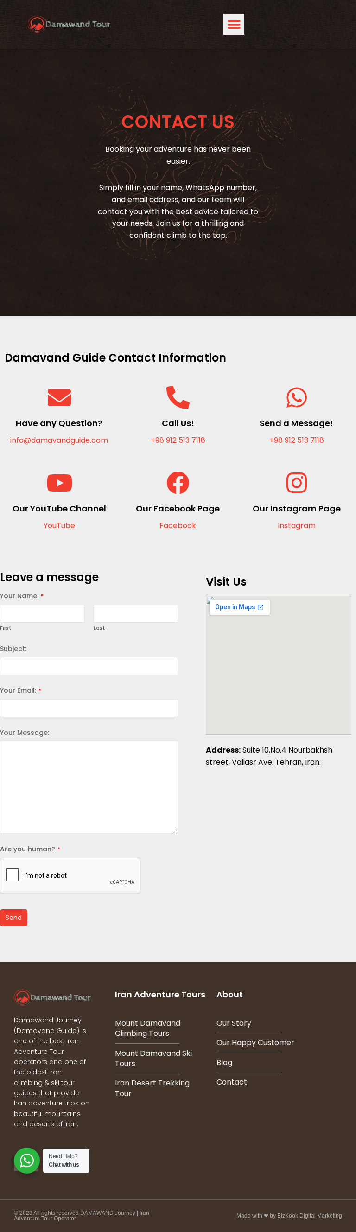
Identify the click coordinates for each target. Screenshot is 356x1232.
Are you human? (30, 849)
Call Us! (178, 423)
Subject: (13, 648)
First (6, 628)
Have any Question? (59, 423)
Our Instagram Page (297, 508)
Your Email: (20, 690)
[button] (233, 24)
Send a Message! (296, 423)
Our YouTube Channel (59, 508)
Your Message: (24, 732)
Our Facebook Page (178, 508)
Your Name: (22, 595)
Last (99, 628)
